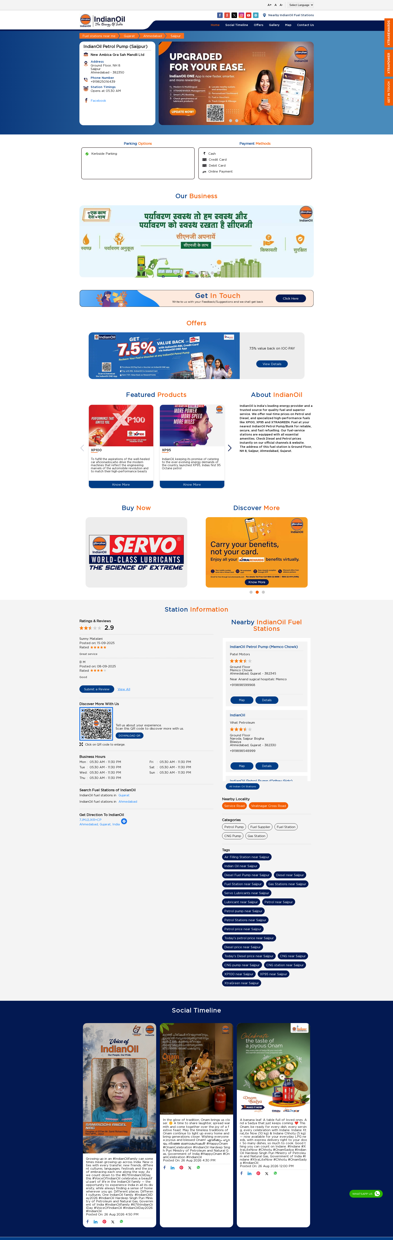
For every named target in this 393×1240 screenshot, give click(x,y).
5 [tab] (200, 272)
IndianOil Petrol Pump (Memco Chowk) (264, 647)
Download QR (129, 735)
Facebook (98, 100)
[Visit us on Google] (227, 15)
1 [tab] (230, 120)
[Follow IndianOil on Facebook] (220, 15)
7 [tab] (212, 272)
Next (230, 448)
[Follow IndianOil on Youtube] (248, 15)
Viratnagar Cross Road (268, 805)
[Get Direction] (124, 823)
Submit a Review (97, 689)
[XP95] (192, 425)
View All (124, 689)
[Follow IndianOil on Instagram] (241, 15)
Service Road (234, 805)
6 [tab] (206, 272)
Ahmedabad (152, 35)
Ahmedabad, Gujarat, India (99, 824)
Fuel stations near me (98, 35)
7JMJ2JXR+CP (90, 819)
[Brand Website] (256, 15)
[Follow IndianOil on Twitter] (234, 15)
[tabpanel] (236, 83)
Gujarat (129, 35)
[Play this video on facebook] (119, 1089)
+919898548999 (242, 750)
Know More (121, 484)
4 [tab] (193, 272)
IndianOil (237, 715)
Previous (82, 448)
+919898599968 (242, 684)
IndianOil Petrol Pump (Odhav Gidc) (261, 781)
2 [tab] (236, 120)
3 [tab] (242, 120)
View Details (272, 364)
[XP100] (121, 425)
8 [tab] (218, 272)
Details (267, 700)
